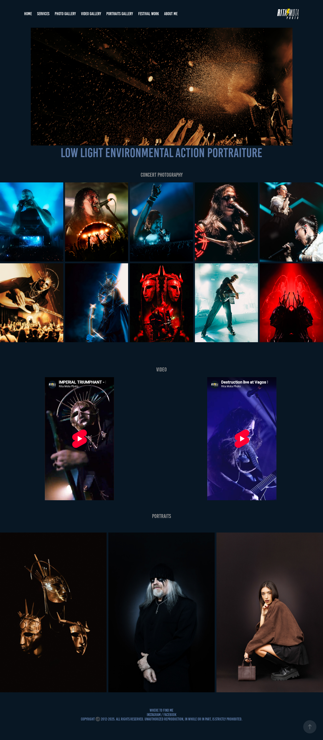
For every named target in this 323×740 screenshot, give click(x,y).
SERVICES (43, 13)
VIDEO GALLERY (91, 13)
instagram (154, 715)
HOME (28, 13)
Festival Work (148, 13)
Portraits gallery (119, 13)
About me (171, 13)
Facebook (169, 715)
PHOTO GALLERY (65, 13)
